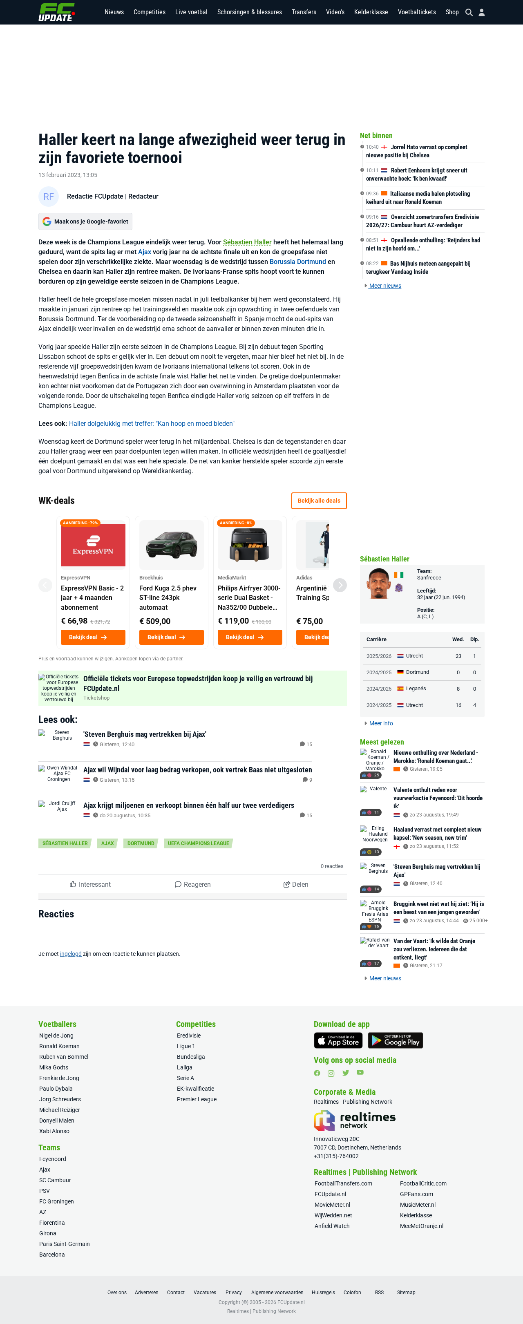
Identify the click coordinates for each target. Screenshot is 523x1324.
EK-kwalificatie (195, 1088)
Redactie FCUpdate (95, 196)
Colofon (352, 1292)
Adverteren (147, 1292)
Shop (452, 12)
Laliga (184, 1067)
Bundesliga (191, 1056)
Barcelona (52, 1254)
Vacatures (205, 1292)
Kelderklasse (371, 12)
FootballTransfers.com (343, 1183)
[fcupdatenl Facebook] (317, 1073)
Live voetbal (191, 12)
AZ (42, 1212)
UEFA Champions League (198, 843)
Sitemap (406, 1292)
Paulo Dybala (56, 1088)
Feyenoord (52, 1159)
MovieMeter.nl (332, 1204)
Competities (149, 12)
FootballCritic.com (423, 1183)
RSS (379, 1292)
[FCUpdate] (56, 12)
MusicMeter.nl (418, 1204)
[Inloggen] (478, 12)
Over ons (117, 1292)
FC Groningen (56, 1201)
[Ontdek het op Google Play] (395, 1040)
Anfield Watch (332, 1226)
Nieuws (114, 12)
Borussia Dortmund (298, 262)
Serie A (185, 1078)
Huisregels (323, 1292)
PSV (44, 1191)
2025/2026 (379, 656)
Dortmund (140, 843)
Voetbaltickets (417, 12)
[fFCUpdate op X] (346, 1073)
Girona (47, 1233)
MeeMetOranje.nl (421, 1226)
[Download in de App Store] (338, 1040)
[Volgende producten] (340, 585)
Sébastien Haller (247, 242)
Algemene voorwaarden (277, 1292)
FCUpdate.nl (330, 1194)
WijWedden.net (333, 1215)
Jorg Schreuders (60, 1099)
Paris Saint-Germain (64, 1244)
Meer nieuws (384, 285)
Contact (176, 1292)
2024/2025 (379, 672)
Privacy (234, 1292)
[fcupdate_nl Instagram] (331, 1073)
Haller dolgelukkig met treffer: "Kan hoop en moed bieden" (152, 423)
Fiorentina (52, 1222)
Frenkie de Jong (59, 1078)
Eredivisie (189, 1035)
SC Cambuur (55, 1180)
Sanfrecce (429, 578)
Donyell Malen (56, 1120)
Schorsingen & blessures (249, 12)
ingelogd (71, 954)
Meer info (380, 723)
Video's (335, 12)
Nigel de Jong (56, 1035)
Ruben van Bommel (63, 1056)
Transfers (304, 12)
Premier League (197, 1099)
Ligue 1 (186, 1046)
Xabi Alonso (54, 1131)
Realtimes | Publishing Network (261, 1311)
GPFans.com (416, 1194)
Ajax (144, 252)
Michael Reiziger (59, 1110)
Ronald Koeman (59, 1046)
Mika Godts (53, 1067)
